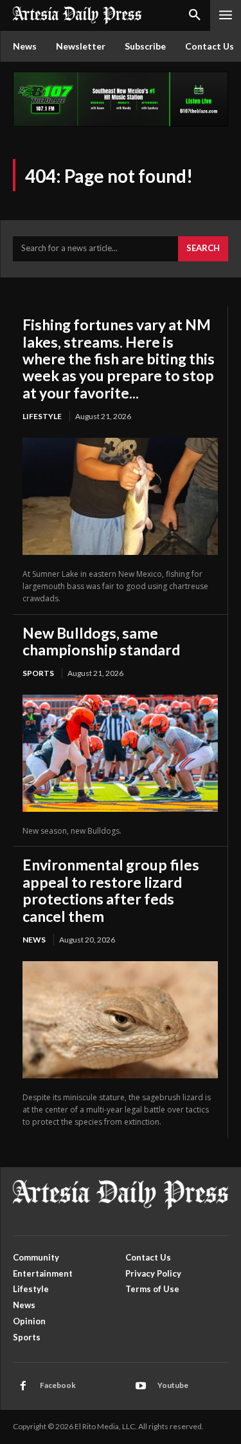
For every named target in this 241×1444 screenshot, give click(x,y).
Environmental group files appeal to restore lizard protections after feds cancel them (110, 890)
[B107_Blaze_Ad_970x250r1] (120, 123)
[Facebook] (23, 1386)
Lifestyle (42, 416)
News (34, 939)
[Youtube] (140, 1386)
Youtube (172, 1385)
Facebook (58, 1385)
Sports (38, 673)
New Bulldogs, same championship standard (101, 641)
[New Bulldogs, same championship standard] (120, 753)
